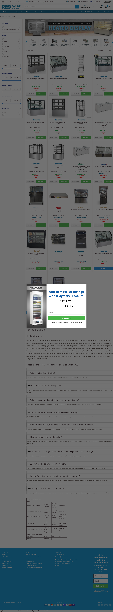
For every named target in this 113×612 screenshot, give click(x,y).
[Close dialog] (84, 286)
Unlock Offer (66, 318)
